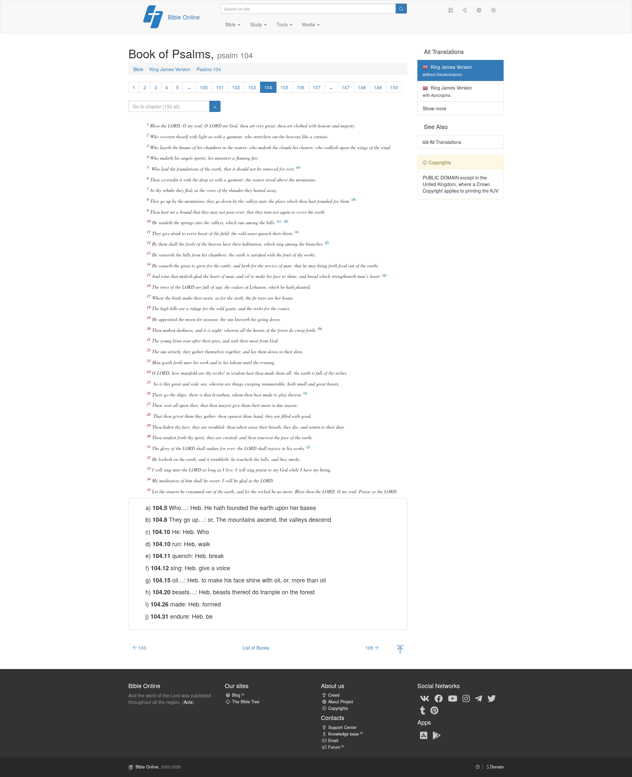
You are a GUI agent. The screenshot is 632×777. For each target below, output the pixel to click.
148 (362, 87)
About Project (340, 702)
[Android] (437, 735)
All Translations (444, 142)
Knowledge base (345, 734)
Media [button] (309, 24)
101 (220, 87)
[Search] (401, 8)
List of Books (256, 647)
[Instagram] (466, 698)
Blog (238, 695)
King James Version (170, 69)
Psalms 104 (209, 69)
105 (284, 87)
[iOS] (423, 735)
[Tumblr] (422, 710)
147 (346, 87)
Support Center (342, 727)
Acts (188, 702)
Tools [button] (282, 24)
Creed (333, 695)
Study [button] (256, 24)
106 (300, 87)
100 (204, 87)
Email (333, 740)
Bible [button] (231, 24)
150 (394, 87)
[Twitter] (491, 698)
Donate (496, 767)
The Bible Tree (245, 702)
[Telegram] (478, 698)
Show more (434, 108)
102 (236, 87)
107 (317, 87)
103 (252, 87)
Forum (336, 747)
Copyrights (338, 708)
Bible (138, 69)
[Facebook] (438, 698)
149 (378, 87)
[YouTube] (452, 698)
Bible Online (184, 17)
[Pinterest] (434, 710)
